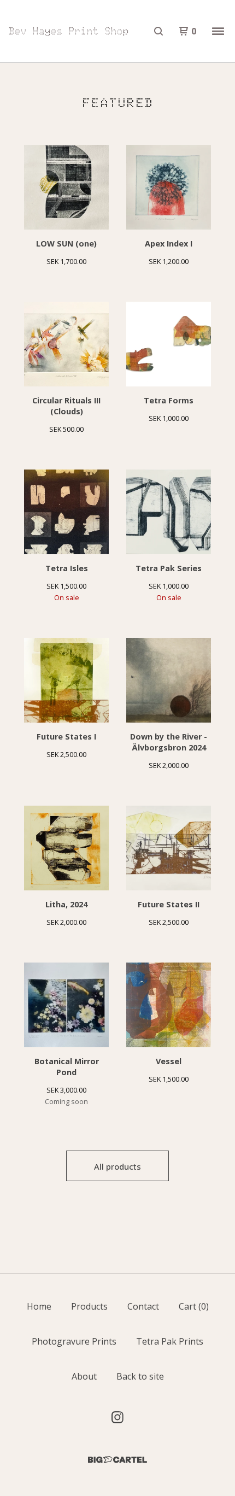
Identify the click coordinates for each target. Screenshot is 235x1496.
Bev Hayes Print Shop (69, 31)
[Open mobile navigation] (218, 31)
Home (39, 1306)
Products (89, 1306)
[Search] (158, 31)
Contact (143, 1306)
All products (117, 1166)
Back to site (140, 1376)
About (84, 1376)
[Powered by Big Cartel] (117, 1460)
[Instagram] (117, 1417)
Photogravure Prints (74, 1341)
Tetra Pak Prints (169, 1341)
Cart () (194, 1306)
